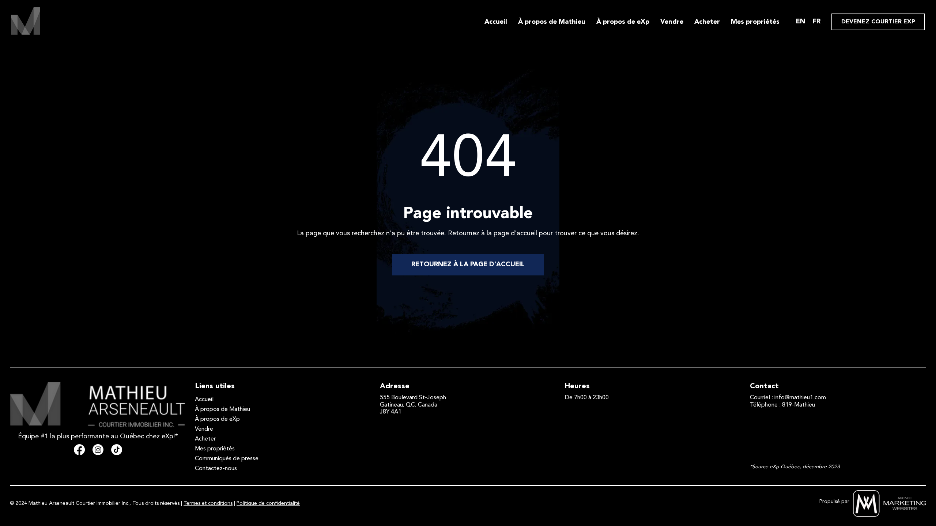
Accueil (495, 22)
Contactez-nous (216, 469)
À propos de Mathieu (551, 22)
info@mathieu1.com (800, 398)
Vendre (671, 22)
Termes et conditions (208, 503)
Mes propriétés (755, 22)
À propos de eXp (622, 22)
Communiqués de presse (226, 459)
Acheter (707, 22)
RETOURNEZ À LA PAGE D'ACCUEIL (468, 264)
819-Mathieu (798, 405)
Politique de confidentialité (268, 503)
